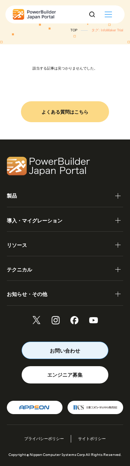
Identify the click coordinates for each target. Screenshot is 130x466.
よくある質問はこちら (65, 111)
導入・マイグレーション (34, 220)
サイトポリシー (92, 438)
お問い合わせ (65, 350)
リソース (17, 244)
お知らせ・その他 (27, 293)
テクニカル (19, 269)
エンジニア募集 (65, 374)
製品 (12, 195)
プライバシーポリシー (44, 438)
